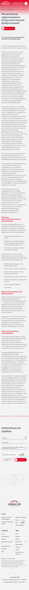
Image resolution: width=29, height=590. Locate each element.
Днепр (17, 539)
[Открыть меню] (26, 3)
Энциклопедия (9, 9)
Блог (2, 551)
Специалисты (5, 536)
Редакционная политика (10, 582)
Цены (16, 522)
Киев (17, 533)
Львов (17, 549)
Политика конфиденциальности (11, 579)
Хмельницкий (19, 544)
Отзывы (3, 539)
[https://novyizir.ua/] (5, 3)
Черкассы (18, 547)
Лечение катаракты (20, 517)
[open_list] (26, 448)
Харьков (18, 536)
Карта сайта (21, 582)
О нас (3, 533)
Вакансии (4, 548)
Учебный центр (5, 546)
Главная (3, 9)
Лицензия (23, 579)
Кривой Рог (18, 541)
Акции (17, 520)
